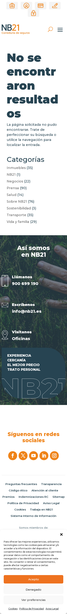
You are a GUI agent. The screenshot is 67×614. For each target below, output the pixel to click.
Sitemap (58, 497)
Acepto (33, 579)
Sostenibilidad (19, 208)
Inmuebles (16, 168)
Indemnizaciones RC (33, 497)
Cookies (12, 608)
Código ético (18, 490)
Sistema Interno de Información (33, 516)
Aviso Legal (52, 608)
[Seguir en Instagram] (54, 455)
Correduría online (55, 5)
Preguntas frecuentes (21, 484)
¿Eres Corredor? (12, 5)
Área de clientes (26, 5)
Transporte (16, 215)
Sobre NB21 (17, 201)
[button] (61, 534)
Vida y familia (18, 222)
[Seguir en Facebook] (12, 455)
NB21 (11, 175)
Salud (11, 195)
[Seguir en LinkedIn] (43, 455)
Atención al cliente (44, 490)
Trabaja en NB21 (41, 509)
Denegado (33, 589)
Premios (8, 497)
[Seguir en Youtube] (33, 455)
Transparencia (51, 484)
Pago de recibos (40, 5)
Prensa (13, 188)
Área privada (33, 13)
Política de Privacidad (31, 608)
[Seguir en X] (23, 455)
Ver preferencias (33, 600)
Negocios (15, 181)
